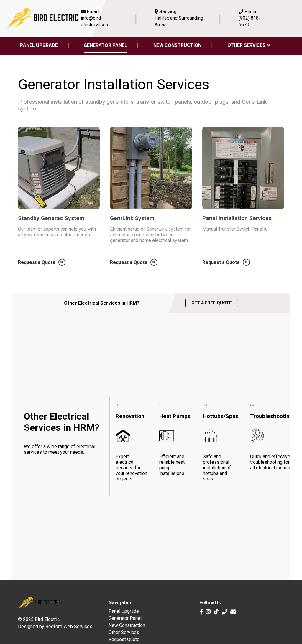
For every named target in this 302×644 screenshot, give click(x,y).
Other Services (247, 45)
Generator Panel (125, 618)
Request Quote (124, 639)
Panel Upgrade (124, 611)
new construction (177, 45)
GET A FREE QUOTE (211, 303)
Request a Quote (36, 262)
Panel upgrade (39, 45)
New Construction (127, 625)
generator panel (105, 45)
